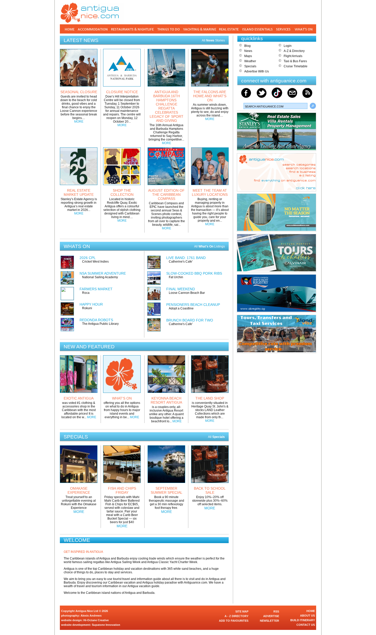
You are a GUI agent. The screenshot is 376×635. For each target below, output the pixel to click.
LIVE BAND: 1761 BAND (186, 258)
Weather (250, 61)
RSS (276, 611)
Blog (247, 46)
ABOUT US (307, 615)
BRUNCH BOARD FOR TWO (189, 320)
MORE (78, 121)
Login (288, 46)
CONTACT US (305, 624)
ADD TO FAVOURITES (233, 620)
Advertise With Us (256, 71)
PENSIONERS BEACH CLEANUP (193, 305)
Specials (250, 66)
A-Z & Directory (294, 51)
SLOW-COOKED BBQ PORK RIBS (194, 273)
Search (312, 106)
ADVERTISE (271, 616)
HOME (310, 610)
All (216, 437)
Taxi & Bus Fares (295, 61)
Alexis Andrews (91, 615)
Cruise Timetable (295, 66)
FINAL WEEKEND (180, 289)
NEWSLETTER (269, 620)
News (248, 51)
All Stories (213, 40)
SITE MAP (241, 611)
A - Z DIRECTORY (236, 616)
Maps (248, 56)
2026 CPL (88, 258)
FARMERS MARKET (96, 289)
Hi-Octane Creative (96, 620)
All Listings (209, 246)
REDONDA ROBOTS (96, 320)
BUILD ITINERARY (302, 620)
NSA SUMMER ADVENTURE (103, 273)
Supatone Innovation (106, 624)
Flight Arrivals (293, 56)
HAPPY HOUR (91, 304)
